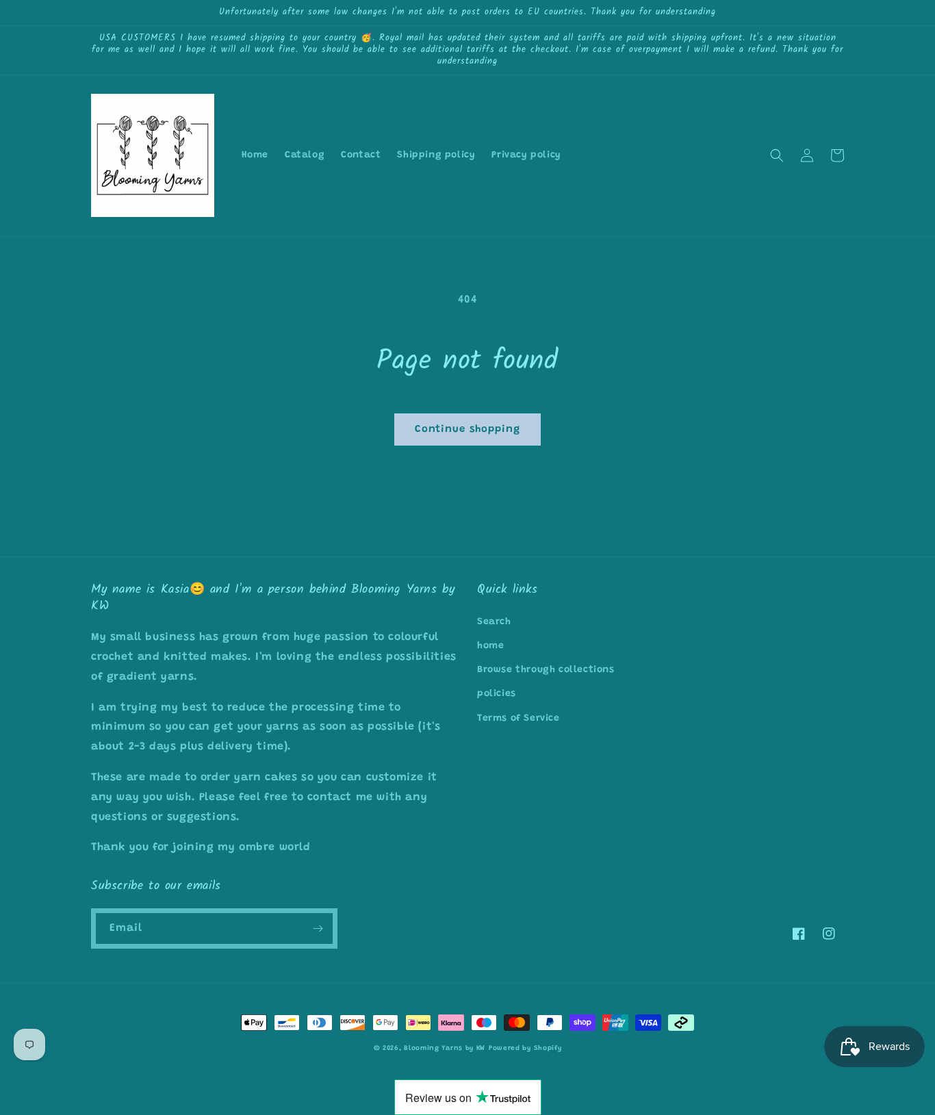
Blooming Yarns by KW (444, 1048)
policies (496, 694)
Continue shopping (467, 429)
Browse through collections (546, 670)
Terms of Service (518, 718)
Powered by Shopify (525, 1048)
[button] (777, 155)
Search (494, 622)
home (490, 646)
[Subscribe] (318, 928)
